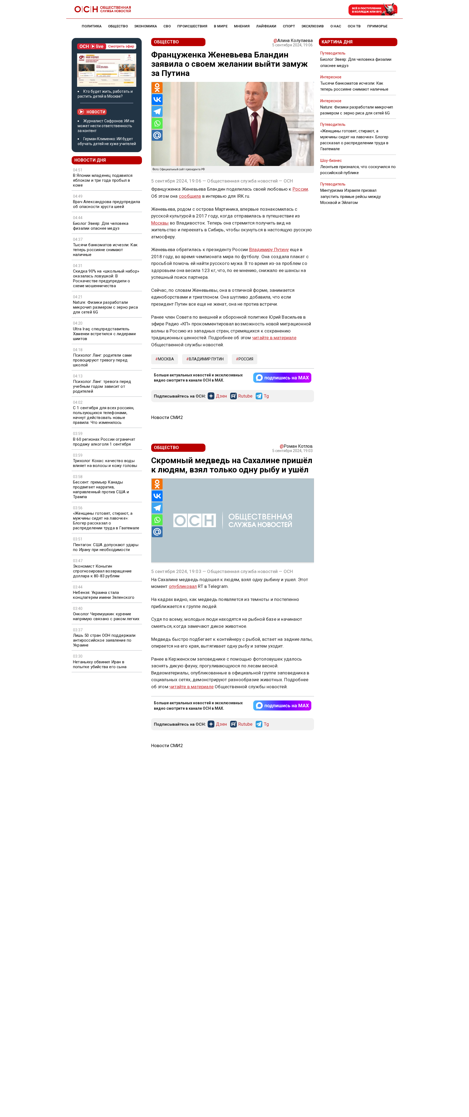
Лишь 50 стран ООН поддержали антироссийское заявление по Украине (104, 640)
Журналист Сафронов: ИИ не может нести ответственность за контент (106, 126)
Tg (266, 396)
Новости (96, 112)
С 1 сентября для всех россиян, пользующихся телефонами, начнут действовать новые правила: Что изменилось (103, 415)
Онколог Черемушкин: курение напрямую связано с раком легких (106, 616)
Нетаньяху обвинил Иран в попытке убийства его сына (99, 664)
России (300, 189)
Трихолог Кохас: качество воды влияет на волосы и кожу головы (105, 463)
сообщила (190, 196)
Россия (246, 359)
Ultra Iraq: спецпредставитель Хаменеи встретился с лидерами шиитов (104, 334)
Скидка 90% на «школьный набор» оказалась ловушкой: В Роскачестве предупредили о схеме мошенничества (106, 278)
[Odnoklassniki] (157, 87)
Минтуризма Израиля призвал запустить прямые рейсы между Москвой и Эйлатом (350, 196)
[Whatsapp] (157, 123)
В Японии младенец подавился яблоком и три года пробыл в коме (102, 180)
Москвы (160, 223)
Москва (166, 359)
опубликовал (183, 586)
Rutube (245, 396)
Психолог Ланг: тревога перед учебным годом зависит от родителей (102, 386)
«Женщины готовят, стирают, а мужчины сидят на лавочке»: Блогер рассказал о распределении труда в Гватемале (106, 520)
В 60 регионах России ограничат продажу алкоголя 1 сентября (104, 442)
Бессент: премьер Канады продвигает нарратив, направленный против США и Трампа (101, 489)
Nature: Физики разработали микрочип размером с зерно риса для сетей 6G (105, 307)
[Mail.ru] (157, 135)
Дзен (221, 396)
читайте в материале (274, 337)
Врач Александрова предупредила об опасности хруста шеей (106, 204)
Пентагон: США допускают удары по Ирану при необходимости (105, 547)
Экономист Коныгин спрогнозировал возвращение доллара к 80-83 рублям (102, 571)
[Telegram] (157, 111)
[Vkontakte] (157, 99)
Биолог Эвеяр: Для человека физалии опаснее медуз (100, 226)
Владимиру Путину (269, 249)
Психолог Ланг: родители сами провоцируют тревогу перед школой (102, 360)
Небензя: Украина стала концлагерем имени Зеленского (104, 595)
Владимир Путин (206, 359)
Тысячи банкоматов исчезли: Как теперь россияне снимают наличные (105, 249)
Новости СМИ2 (167, 417)
